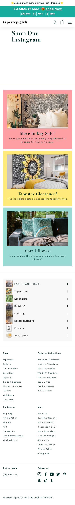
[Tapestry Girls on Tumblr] (52, 480)
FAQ (5, 427)
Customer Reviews (47, 418)
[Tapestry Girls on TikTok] (45, 480)
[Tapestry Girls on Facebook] (45, 474)
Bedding (7, 364)
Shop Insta (43, 440)
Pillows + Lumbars (12, 386)
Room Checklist (46, 422)
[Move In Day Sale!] (37, 111)
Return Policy (10, 418)
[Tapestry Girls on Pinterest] (64, 474)
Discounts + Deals (47, 427)
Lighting (7, 377)
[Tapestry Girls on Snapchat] (39, 480)
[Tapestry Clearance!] (37, 171)
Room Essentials (46, 431)
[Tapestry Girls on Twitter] (58, 474)
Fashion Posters (46, 386)
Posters (7, 391)
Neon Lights (44, 382)
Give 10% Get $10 (46, 436)
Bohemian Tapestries (48, 360)
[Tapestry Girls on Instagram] (39, 474)
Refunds (7, 422)
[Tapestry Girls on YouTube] (52, 474)
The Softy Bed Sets (48, 373)
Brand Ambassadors (13, 436)
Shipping (7, 413)
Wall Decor (8, 395)
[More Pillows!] (37, 228)
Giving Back (44, 453)
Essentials (8, 373)
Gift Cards (8, 400)
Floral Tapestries (46, 368)
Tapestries (8, 360)
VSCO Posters (45, 391)
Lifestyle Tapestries (48, 364)
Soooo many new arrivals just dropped (37, 3)
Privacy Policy (45, 449)
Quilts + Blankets (12, 382)
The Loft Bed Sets (47, 377)
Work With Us (10, 440)
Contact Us (9, 431)
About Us (42, 413)
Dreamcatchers (10, 368)
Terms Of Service (46, 445)
